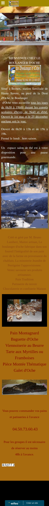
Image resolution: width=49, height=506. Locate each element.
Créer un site (32, 503)
